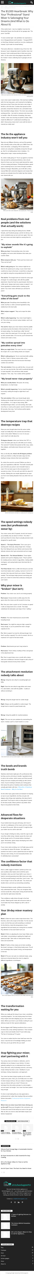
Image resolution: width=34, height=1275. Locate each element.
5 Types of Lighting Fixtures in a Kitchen (6, 1133)
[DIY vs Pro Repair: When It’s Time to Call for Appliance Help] (28, 1128)
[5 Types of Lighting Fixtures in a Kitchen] (6, 1128)
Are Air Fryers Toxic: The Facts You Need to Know (16, 1168)
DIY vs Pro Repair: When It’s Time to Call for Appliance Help (27, 1134)
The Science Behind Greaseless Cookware (17, 1133)
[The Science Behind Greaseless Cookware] (17, 1128)
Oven (2, 1253)
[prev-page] (16, 1139)
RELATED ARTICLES (10, 1121)
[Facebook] (12, 1202)
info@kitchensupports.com (20, 1198)
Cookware (3, 1250)
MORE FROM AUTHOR (23, 1121)
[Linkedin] (19, 1202)
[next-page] (18, 1139)
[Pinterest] (22, 1202)
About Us (3, 1264)
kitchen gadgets (5, 1258)
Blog (6, 6)
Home (2, 6)
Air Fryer (3, 1255)
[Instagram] (15, 1202)
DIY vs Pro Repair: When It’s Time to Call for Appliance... (21, 1233)
